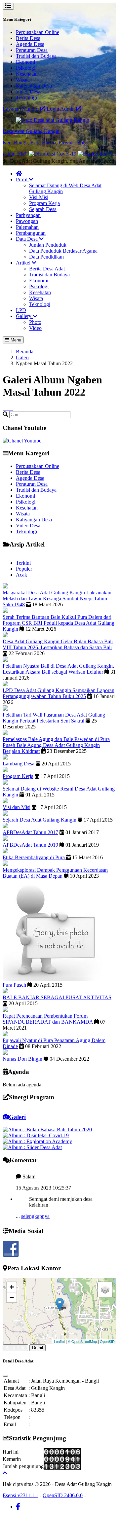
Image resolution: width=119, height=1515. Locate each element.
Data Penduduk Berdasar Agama (63, 251)
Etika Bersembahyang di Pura (34, 857)
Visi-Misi (38, 197)
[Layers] (105, 1289)
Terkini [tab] (23, 563)
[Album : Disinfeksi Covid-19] (36, 1135)
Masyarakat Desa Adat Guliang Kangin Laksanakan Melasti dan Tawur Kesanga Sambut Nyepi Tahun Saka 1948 (57, 598)
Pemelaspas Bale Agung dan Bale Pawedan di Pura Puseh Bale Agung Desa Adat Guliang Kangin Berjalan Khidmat (56, 745)
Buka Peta (15, 1347)
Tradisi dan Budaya (36, 56)
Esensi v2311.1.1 (20, 1495)
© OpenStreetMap (82, 1341)
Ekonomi (25, 62)
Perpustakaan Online (37, 32)
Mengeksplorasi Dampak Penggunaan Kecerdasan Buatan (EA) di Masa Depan (55, 873)
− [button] (12, 1297)
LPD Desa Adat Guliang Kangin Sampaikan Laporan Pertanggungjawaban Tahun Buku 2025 (58, 693)
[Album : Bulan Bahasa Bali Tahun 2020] (47, 1129)
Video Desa (28, 91)
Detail (37, 1347)
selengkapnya (35, 1211)
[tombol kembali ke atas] (5, 1473)
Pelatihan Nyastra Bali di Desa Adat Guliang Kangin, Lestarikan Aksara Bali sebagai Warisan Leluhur (58, 669)
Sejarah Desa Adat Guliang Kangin (39, 820)
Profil (22, 179)
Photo (35, 322)
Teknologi (26, 97)
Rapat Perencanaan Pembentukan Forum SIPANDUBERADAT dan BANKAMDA (48, 1019)
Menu (15, 339)
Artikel (24, 262)
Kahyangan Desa (34, 85)
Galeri (22, 357)
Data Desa (27, 239)
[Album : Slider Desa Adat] (32, 1147)
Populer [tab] (24, 569)
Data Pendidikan (46, 257)
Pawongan (27, 221)
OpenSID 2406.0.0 (63, 1495)
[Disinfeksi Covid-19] (43, 154)
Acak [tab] (21, 575)
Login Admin (61, 109)
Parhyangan (28, 215)
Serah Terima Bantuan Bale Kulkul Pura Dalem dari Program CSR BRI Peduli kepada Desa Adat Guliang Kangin (58, 623)
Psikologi (25, 68)
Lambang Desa (18, 763)
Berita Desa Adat (47, 268)
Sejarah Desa (43, 209)
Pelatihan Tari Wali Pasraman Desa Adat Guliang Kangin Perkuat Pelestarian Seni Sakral (54, 717)
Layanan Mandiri (21, 109)
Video (35, 328)
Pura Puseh (14, 985)
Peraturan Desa (32, 50)
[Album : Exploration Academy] (37, 1141)
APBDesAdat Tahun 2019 (30, 845)
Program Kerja (44, 203)
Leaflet (59, 1341)
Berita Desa (28, 38)
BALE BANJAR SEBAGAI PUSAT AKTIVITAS (57, 997)
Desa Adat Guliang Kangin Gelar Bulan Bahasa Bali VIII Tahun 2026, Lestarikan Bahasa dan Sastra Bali (58, 644)
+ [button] (12, 1287)
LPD (21, 310)
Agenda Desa (30, 44)
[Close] (5, 1376)
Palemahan (27, 227)
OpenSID (107, 1341)
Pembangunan (31, 233)
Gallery (24, 316)
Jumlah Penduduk (47, 245)
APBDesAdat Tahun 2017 (30, 832)
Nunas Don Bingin (22, 1059)
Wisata (23, 80)
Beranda (24, 351)
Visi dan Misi (16, 807)
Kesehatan (27, 74)
